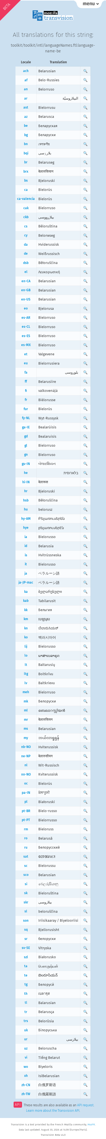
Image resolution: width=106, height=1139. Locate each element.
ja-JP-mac (25, 582)
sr (25, 939)
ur (25, 1039)
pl (25, 802)
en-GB (25, 290)
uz (25, 1048)
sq (26, 929)
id (25, 546)
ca (26, 190)
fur (26, 409)
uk (26, 1030)
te (25, 975)
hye (26, 528)
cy (25, 235)
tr (25, 1012)
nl (25, 765)
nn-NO (26, 774)
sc (25, 866)
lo (25, 655)
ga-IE (26, 427)
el (25, 272)
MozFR (91, 1124)
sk (25, 893)
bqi (26, 153)
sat (25, 856)
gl (25, 445)
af (25, 80)
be (26, 126)
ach (26, 71)
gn (26, 454)
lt (26, 665)
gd (26, 436)
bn (26, 144)
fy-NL (26, 418)
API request (85, 1105)
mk (26, 701)
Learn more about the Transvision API (52, 1111)
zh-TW (25, 1094)
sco (26, 875)
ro (25, 838)
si (26, 884)
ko (26, 637)
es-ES (26, 336)
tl (26, 1003)
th (25, 994)
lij (25, 646)
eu (26, 363)
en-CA (25, 281)
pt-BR (26, 811)
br (25, 162)
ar (25, 98)
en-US (25, 299)
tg (25, 984)
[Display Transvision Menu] (89, 5)
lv (25, 683)
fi (26, 391)
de (26, 254)
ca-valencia (26, 199)
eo (26, 308)
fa (25, 372)
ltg (26, 674)
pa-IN (26, 793)
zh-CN (25, 1085)
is (26, 555)
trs (26, 1021)
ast (25, 107)
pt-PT (26, 820)
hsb (26, 500)
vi (26, 1057)
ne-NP (25, 756)
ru (25, 847)
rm (26, 829)
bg (26, 135)
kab (26, 601)
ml (26, 710)
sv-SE (26, 948)
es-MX (26, 345)
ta (25, 966)
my (26, 738)
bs (26, 180)
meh (26, 692)
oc (26, 783)
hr (25, 491)
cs (25, 226)
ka (26, 592)
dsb (26, 263)
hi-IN (26, 482)
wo (26, 1067)
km (26, 619)
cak (26, 208)
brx (25, 171)
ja (25, 573)
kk (25, 610)
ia (25, 537)
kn (26, 628)
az (25, 117)
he (26, 473)
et (25, 354)
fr (26, 400)
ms (26, 729)
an (26, 89)
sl (25, 911)
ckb (26, 217)
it (26, 564)
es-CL (26, 327)
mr (26, 720)
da (26, 245)
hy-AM (26, 519)
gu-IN (26, 464)
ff (26, 381)
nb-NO (26, 747)
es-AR (25, 318)
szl (26, 957)
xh (26, 1076)
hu (26, 509)
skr (26, 902)
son (26, 920)
